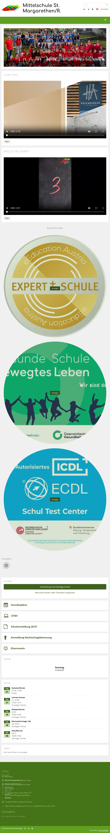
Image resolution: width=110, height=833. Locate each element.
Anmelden (104, 9)
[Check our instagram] (6, 565)
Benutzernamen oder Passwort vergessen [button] (55, 592)
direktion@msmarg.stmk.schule (17, 784)
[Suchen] (106, 4)
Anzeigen (55, 288)
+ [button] (85, 9)
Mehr (7, 141)
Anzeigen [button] (55, 393)
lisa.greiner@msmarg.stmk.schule (18, 802)
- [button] (89, 9)
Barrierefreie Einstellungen (13, 828)
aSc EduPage (103, 830)
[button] (92, 9)
